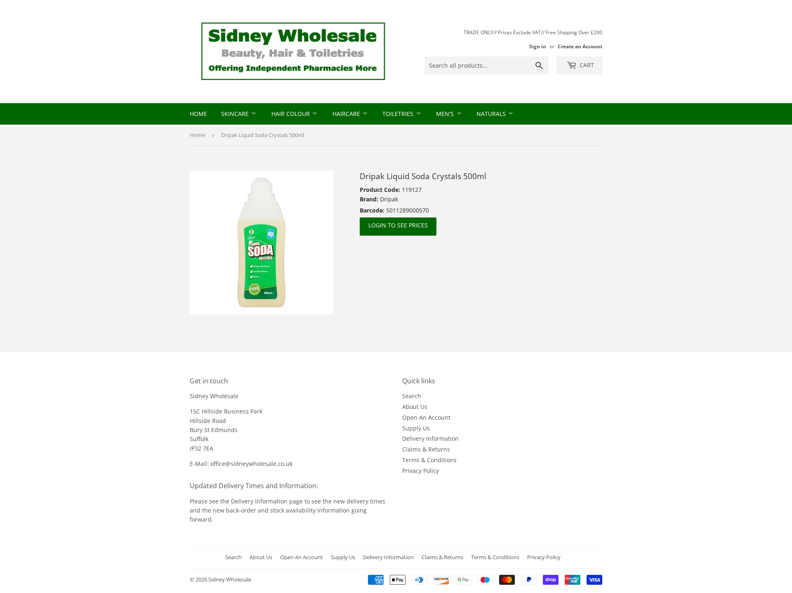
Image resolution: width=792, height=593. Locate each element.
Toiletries (398, 114)
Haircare (347, 114)
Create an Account (580, 46)
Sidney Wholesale (229, 579)
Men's (445, 114)
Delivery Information (430, 438)
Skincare (235, 114)
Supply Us (416, 428)
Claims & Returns (426, 449)
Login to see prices (398, 225)
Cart (586, 65)
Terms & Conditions (429, 460)
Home (198, 114)
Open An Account (426, 417)
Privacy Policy (420, 471)
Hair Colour (291, 114)
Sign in (537, 46)
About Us (414, 407)
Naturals (491, 114)
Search (411, 396)
